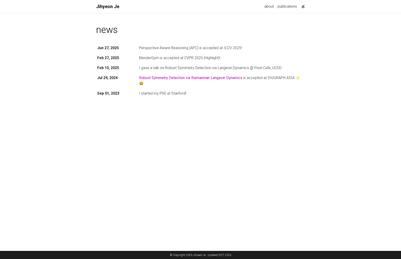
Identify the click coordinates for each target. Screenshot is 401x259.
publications (287, 6)
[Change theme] (302, 5)
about (269, 6)
